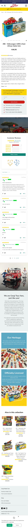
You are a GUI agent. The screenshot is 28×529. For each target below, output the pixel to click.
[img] (5, 177)
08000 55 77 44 (5, 513)
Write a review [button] (14, 154)
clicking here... (17, 93)
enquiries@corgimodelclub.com (8, 511)
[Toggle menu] (2, 5)
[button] (4, 55)
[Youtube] (4, 508)
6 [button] (16, 40)
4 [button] (13, 40)
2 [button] (12, 258)
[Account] (5, 5)
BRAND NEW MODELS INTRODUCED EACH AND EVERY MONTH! (14, 1)
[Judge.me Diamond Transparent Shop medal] (16, 162)
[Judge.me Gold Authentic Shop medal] (10, 162)
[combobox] (14, 97)
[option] (14, 9)
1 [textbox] (4, 98)
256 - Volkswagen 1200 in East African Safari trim (13, 12)
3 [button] (14, 258)
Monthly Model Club (6, 491)
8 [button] (19, 40)
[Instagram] (6, 508)
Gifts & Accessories (5, 503)
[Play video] (14, 125)
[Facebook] (2, 508)
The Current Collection (6, 494)
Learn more (11, 522)
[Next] (26, 40)
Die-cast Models (5, 501)
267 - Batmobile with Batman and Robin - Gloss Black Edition (21, 430)
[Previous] (1, 40)
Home (2, 12)
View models (14, 112)
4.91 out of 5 (17, 140)
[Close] (22, 516)
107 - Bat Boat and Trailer (7, 453)
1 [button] (8, 40)
